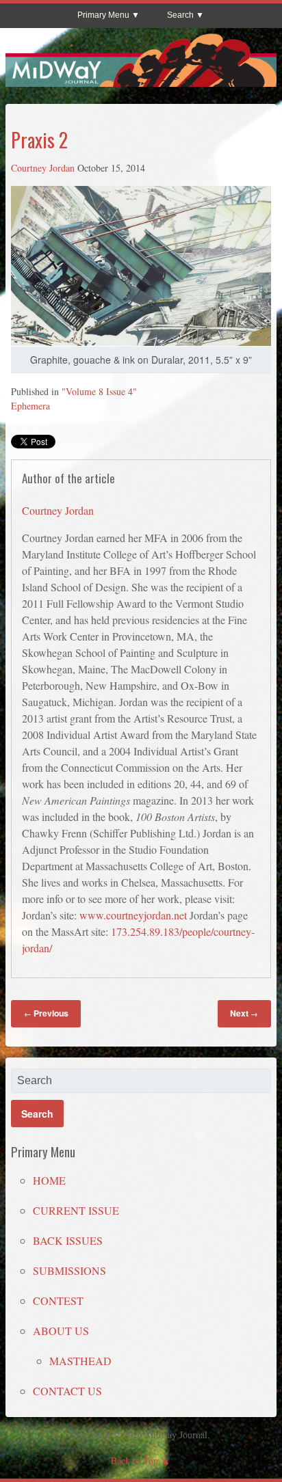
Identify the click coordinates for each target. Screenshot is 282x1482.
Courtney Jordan (43, 167)
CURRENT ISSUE (76, 1210)
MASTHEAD (80, 1360)
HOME (49, 1180)
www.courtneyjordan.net (133, 915)
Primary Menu (103, 15)
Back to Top (134, 1460)
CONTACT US (67, 1391)
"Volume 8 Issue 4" (99, 391)
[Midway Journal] (141, 80)
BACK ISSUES (68, 1240)
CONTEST (58, 1300)
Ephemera (30, 405)
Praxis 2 (39, 140)
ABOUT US (61, 1330)
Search (180, 15)
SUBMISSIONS (69, 1270)
